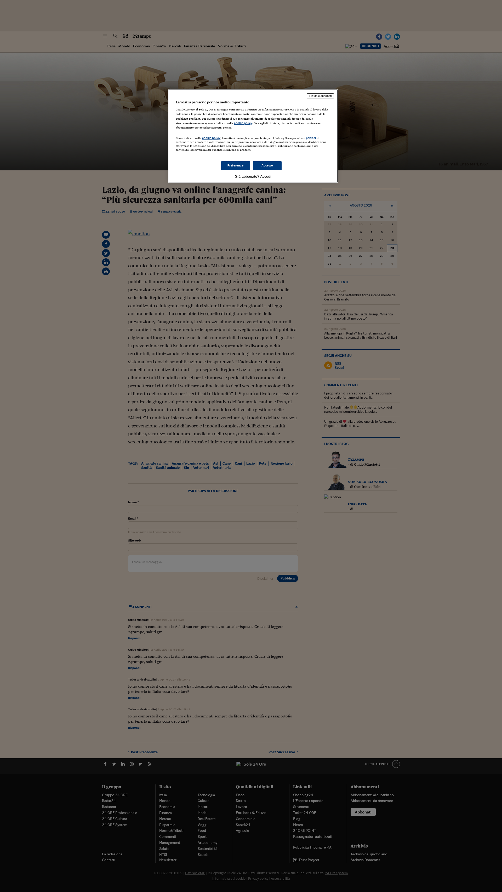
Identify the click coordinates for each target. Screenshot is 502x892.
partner (311, 138)
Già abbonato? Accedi (253, 176)
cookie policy (243, 123)
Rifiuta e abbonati (320, 95)
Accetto (267, 165)
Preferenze (235, 165)
